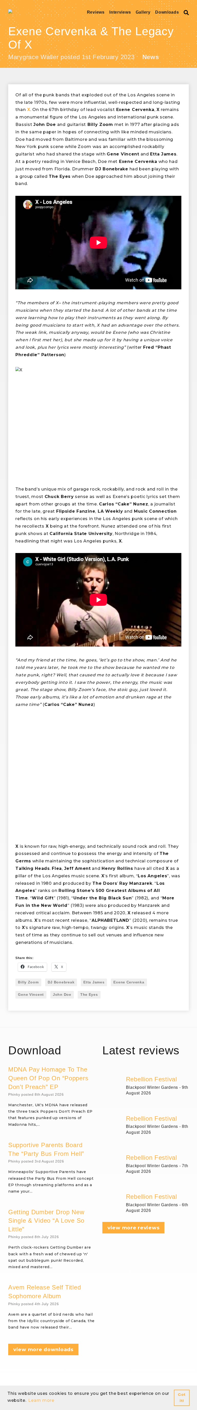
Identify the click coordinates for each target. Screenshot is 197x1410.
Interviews (120, 12)
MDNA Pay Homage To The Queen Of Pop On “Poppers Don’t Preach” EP (48, 1078)
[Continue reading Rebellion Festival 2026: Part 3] (157, 1108)
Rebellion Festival (151, 1079)
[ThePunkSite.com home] (10, 11)
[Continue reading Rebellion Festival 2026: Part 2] (157, 1147)
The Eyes (89, 994)
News (150, 56)
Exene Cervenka (128, 982)
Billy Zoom (28, 982)
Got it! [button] (182, 1397)
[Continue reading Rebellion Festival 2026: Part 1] (157, 1186)
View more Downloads (43, 1349)
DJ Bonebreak (61, 982)
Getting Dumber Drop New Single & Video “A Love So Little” (46, 1221)
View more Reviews (133, 1228)
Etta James (93, 982)
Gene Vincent (31, 994)
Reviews (96, 12)
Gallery (143, 12)
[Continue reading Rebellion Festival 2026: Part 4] (157, 1069)
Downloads (167, 12)
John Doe (62, 994)
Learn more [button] (41, 1400)
